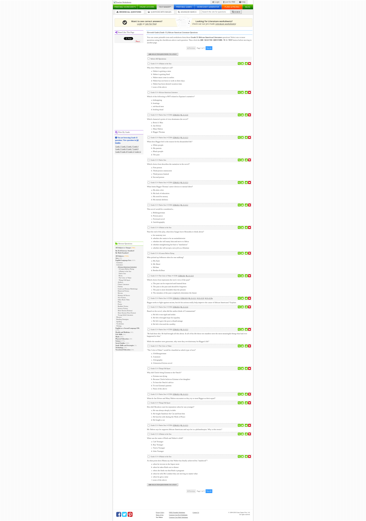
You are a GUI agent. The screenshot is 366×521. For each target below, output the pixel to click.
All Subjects (120, 256)
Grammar (119, 262)
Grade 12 (138, 152)
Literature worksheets (225, 23)
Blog (247, 7)
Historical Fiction (123, 291)
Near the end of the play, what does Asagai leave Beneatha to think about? (175, 232)
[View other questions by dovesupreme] (242, 434)
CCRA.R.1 (176, 298)
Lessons (147, 7)
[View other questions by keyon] (242, 253)
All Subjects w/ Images (123, 248)
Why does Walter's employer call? (160, 68)
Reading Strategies (122, 319)
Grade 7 (130, 149)
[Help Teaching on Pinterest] (130, 514)
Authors (120, 282)
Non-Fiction (122, 297)
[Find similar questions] (239, 63)
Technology (119, 347)
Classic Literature (123, 284)
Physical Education (122, 339)
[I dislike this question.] (249, 63)
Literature (119, 265)
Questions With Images (160, 12)
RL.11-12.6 (184, 115)
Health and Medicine (123, 332)
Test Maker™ (165, 7)
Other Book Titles (124, 300)
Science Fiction (123, 308)
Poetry (120, 304)
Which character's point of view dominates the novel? (167, 119)
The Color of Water (125, 278)
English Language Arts (123, 260)
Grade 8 (135, 149)
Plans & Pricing (232, 7)
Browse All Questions (130, 12)
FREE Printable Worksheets (177, 512)
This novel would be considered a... (160, 209)
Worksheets (125, 7)
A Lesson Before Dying (126, 269)
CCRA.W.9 (184, 298)
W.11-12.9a (209, 298)
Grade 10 (124, 152)
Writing (118, 326)
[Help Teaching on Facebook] (118, 514)
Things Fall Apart (124, 280)
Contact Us (196, 512)
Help (243, 2)
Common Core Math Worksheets (178, 517)
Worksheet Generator (208, 7)
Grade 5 (118, 149)
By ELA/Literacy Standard (125, 251)
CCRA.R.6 (176, 115)
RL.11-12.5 (184, 425)
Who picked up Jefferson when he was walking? (165, 257)
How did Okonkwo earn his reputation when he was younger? (170, 407)
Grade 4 (135, 147)
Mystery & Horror (124, 295)
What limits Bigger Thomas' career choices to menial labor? (170, 187)
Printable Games (184, 7)
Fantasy (120, 286)
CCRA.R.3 (176, 137)
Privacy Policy (160, 512)
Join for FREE (230, 2)
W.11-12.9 (200, 298)
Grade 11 (131, 152)
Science (118, 341)
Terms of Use (159, 515)
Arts (117, 258)
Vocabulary (120, 324)
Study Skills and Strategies (125, 345)
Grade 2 (124, 147)
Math (117, 336)
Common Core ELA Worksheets (178, 515)
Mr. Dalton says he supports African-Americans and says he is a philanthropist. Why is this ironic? (184, 429)
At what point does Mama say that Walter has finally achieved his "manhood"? (177, 461)
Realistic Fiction (123, 306)
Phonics (119, 317)
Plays (119, 302)
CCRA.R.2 (176, 205)
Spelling (119, 321)
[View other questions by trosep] (242, 63)
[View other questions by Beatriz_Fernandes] (242, 368)
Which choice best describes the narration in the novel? (168, 164)
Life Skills (119, 334)
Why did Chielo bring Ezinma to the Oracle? (164, 372)
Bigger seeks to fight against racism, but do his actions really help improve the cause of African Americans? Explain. (191, 302)
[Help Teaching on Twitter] (124, 514)
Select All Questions (158, 59)
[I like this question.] (246, 63)
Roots (120, 275)
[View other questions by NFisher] (242, 92)
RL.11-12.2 (184, 205)
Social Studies (120, 343)
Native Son (122, 273)
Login (217, 2)
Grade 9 (118, 152)
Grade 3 (130, 147)
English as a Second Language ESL (128, 328)
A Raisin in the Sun (125, 271)
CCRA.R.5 (176, 425)
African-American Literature (127, 267)
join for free (150, 23)
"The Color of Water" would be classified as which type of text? (171, 350)
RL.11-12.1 (192, 298)
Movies (120, 293)
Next (208, 48)
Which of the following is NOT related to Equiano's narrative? (171, 96)
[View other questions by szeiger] (242, 114)
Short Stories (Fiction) (125, 310)
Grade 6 (124, 149)
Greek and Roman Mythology (128, 289)
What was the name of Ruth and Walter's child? (165, 438)
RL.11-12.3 (184, 137)
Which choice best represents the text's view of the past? (168, 280)
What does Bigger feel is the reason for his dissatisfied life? (169, 142)
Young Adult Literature (125, 315)
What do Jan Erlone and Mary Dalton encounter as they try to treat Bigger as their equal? (181, 398)
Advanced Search (188, 12)
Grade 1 (118, 147)
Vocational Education (123, 350)
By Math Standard (122, 253)
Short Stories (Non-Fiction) (127, 313)
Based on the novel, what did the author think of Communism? (171, 311)
